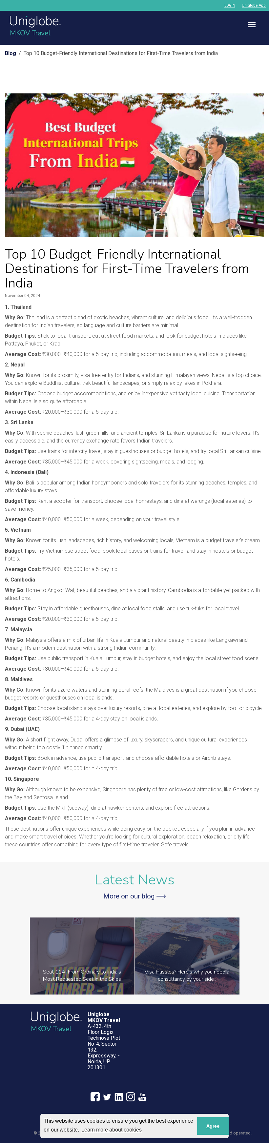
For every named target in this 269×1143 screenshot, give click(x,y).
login (229, 5)
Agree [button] (212, 1126)
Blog (10, 53)
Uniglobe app (254, 5)
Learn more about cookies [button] (111, 1130)
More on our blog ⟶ (134, 896)
